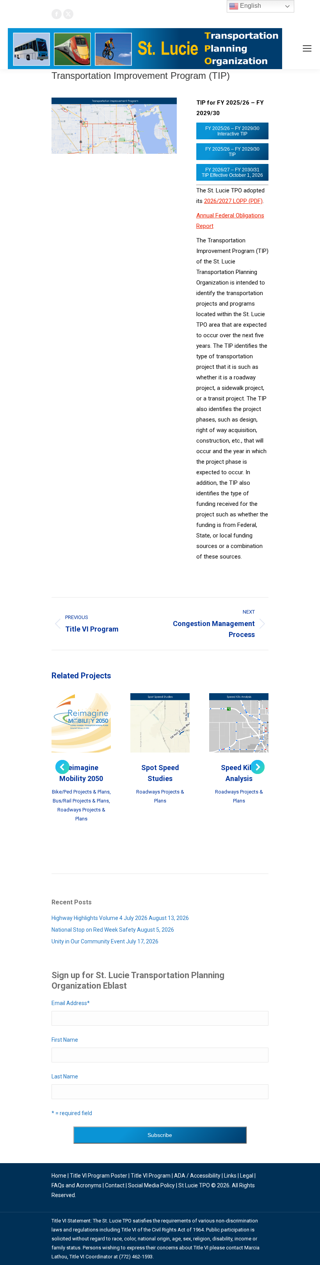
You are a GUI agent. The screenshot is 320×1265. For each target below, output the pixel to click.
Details (91, 722)
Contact (114, 1185)
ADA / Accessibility (197, 1175)
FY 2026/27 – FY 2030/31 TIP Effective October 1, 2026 (232, 172)
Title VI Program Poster (98, 1175)
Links (230, 1175)
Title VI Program (151, 1175)
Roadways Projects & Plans (81, 814)
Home (59, 1175)
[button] (62, 767)
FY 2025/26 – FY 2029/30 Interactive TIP (232, 131)
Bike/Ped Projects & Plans (81, 792)
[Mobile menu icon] (307, 48)
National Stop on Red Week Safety (94, 930)
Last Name (65, 1076)
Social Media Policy (151, 1185)
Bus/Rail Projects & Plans (81, 801)
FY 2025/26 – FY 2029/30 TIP (232, 151)
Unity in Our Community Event (88, 941)
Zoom (70, 722)
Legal (246, 1175)
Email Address (71, 1003)
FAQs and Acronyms (76, 1185)
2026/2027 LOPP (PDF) (233, 201)
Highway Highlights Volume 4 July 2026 (100, 918)
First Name (65, 1040)
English (249, 5)
